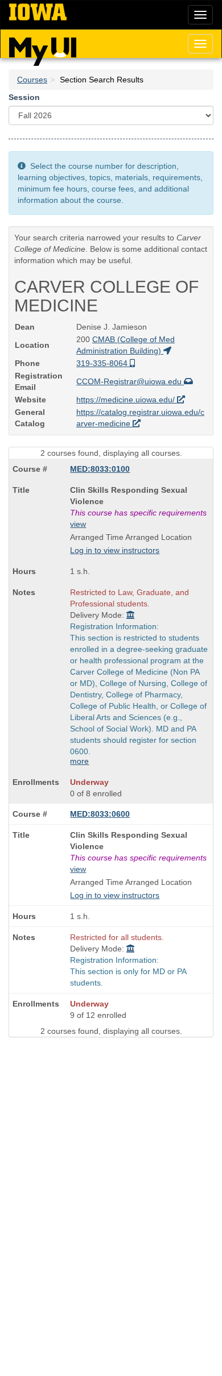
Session (24, 97)
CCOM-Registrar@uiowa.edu (130, 381)
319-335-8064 (103, 363)
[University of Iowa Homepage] (38, 12)
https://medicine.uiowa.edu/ (126, 399)
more (79, 761)
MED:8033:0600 (100, 813)
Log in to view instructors (114, 550)
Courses (32, 79)
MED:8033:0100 (100, 468)
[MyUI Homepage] (43, 48)
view (78, 524)
